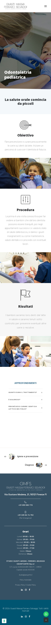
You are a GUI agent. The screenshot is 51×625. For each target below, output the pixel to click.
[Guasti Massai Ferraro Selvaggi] (15, 6)
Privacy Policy (20, 585)
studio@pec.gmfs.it (25, 575)
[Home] (25, 486)
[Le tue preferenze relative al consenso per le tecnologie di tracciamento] (4, 621)
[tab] (25, 392)
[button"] (22, 590)
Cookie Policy (31, 585)
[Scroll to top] (46, 619)
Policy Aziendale (25, 580)
